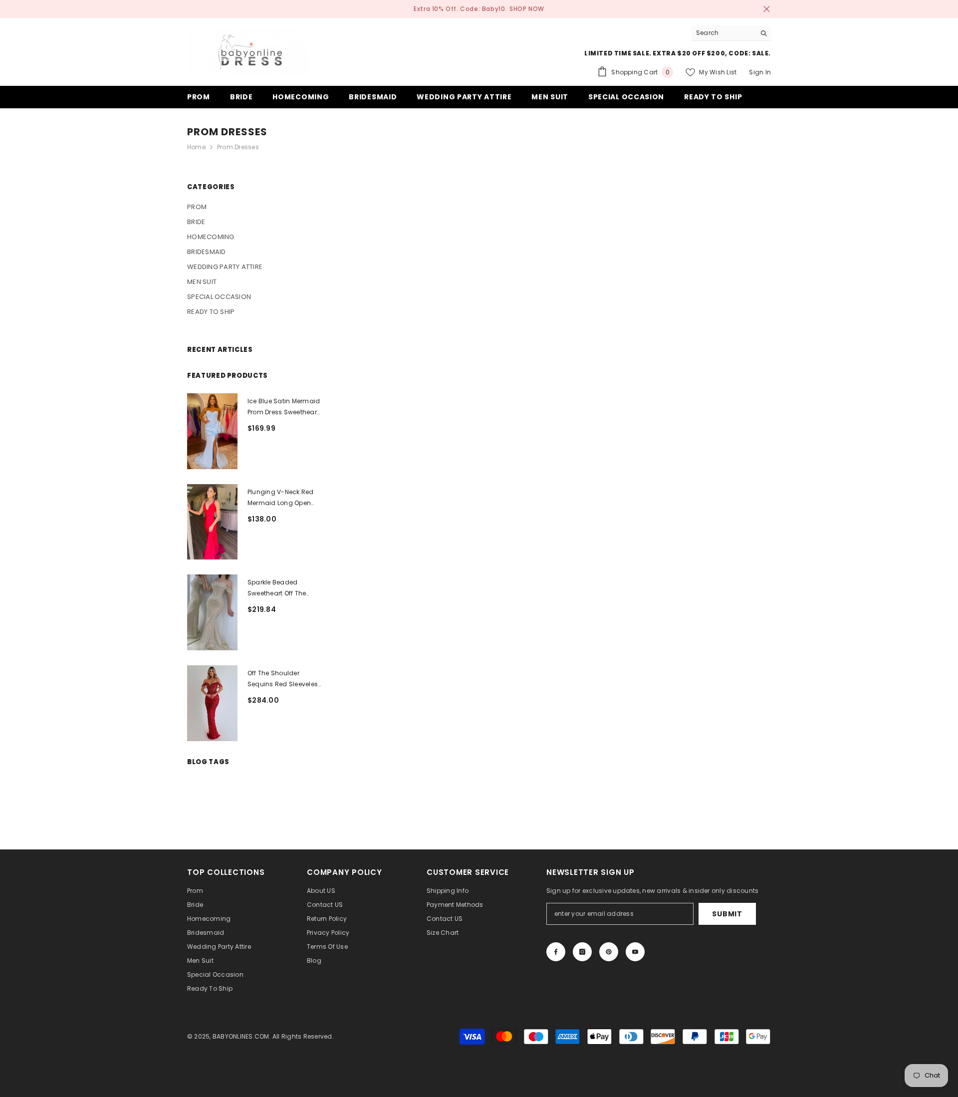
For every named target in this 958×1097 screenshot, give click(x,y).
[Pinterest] (608, 951)
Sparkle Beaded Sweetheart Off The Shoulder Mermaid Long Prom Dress (276, 588)
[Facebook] (555, 951)
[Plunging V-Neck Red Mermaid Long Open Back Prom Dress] (212, 522)
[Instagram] (582, 951)
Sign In (760, 72)
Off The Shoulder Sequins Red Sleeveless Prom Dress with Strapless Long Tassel (284, 679)
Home (196, 147)
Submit (727, 914)
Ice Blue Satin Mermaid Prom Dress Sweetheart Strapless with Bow (283, 407)
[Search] (731, 33)
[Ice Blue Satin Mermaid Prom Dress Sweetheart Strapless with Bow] (212, 431)
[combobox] (723, 32)
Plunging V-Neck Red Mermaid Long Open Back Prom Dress (280, 498)
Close (766, 9)
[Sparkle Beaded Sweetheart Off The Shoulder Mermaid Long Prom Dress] (212, 612)
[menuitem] (254, 207)
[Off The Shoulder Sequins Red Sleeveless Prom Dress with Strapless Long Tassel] (212, 703)
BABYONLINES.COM (241, 1036)
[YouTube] (635, 951)
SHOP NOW (526, 8)
